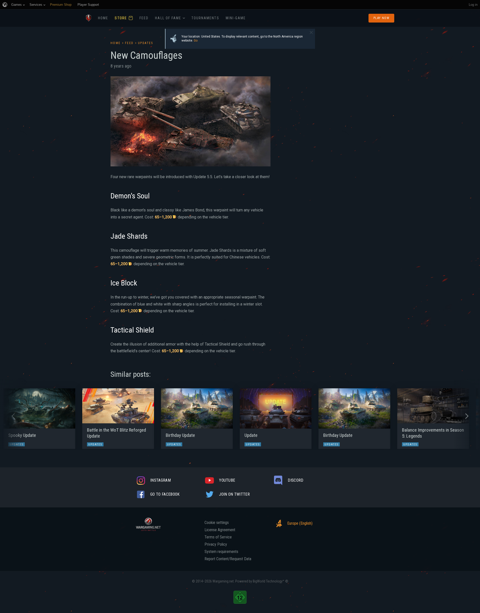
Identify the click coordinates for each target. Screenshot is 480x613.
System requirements (221, 552)
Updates (145, 43)
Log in (473, 5)
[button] (13, 416)
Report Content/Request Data (227, 559)
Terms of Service (218, 537)
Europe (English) (299, 523)
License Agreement (219, 530)
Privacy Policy (215, 544)
